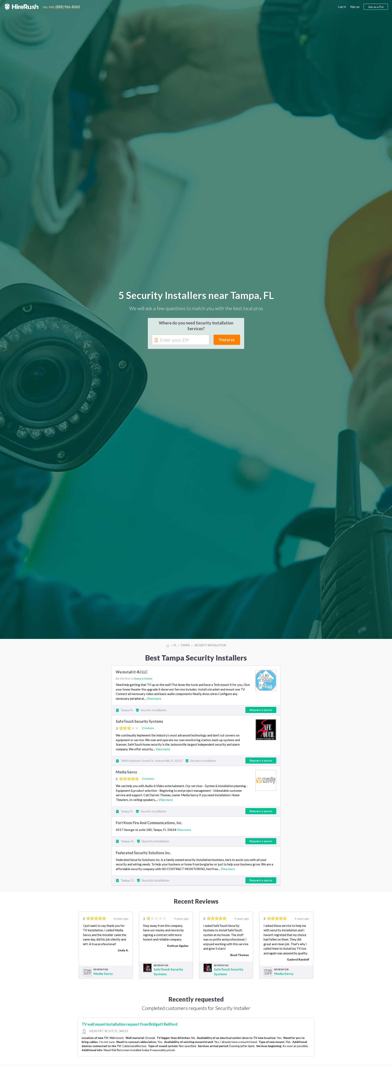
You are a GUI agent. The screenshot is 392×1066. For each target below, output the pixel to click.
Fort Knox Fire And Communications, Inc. (149, 823)
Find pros (227, 340)
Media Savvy (126, 773)
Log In (342, 6)
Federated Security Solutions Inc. (143, 853)
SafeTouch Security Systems (139, 722)
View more (154, 699)
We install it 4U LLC (132, 673)
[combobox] (180, 340)
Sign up (355, 6)
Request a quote (260, 710)
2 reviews (148, 729)
